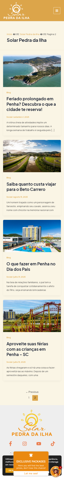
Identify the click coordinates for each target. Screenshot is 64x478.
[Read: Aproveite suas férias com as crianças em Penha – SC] (32, 315)
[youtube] (38, 443)
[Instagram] (24, 443)
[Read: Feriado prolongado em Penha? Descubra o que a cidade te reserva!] (32, 70)
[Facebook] (10, 443)
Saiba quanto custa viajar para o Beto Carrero (31, 186)
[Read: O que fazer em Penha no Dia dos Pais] (32, 235)
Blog (9, 92)
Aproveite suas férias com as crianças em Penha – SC (27, 349)
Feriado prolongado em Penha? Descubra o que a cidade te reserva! (31, 104)
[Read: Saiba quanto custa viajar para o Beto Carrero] (32, 155)
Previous (32, 392)
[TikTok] (53, 443)
